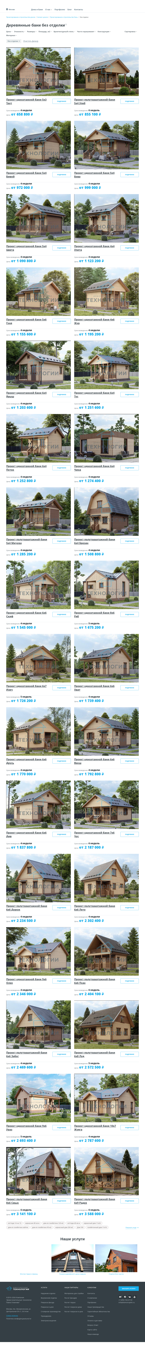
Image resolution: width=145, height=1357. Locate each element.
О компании (92, 1298)
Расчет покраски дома (73, 1307)
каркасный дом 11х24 (92, 1223)
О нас (47, 9)
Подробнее (28, 1267)
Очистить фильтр (30, 41)
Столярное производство (51, 1311)
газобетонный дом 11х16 (97, 1227)
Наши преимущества (95, 1307)
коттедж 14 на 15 (14, 1223)
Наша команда (93, 1334)
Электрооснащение (48, 1320)
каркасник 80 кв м (32, 1223)
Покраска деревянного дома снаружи (72, 1274)
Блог (70, 9)
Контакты (78, 9)
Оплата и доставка (94, 1320)
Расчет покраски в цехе (73, 1311)
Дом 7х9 (80, 1227)
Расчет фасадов (70, 1298)
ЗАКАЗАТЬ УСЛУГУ (128, 1289)
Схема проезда (12, 1316)
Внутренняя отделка (49, 1298)
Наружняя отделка (48, 1293)
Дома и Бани (37, 9)
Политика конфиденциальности (18, 1319)
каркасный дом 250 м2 (64, 1227)
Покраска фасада (47, 1302)
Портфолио (59, 9)
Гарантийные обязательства (98, 1311)
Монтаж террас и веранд (28, 1274)
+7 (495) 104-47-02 (125, 1300)
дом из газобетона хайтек (18, 1227)
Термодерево (46, 1316)
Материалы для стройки (74, 1293)
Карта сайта (92, 1330)
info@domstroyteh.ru (126, 1302)
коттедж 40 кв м (74, 1223)
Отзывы (90, 1316)
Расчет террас (70, 1302)
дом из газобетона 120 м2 (53, 1223)
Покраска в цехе (47, 1307)
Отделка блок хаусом (116, 1274)
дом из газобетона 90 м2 (41, 1227)
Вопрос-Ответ (92, 1325)
